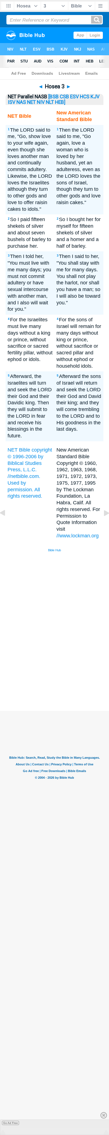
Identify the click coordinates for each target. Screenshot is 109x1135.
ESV (74, 96)
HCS (84, 96)
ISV (11, 102)
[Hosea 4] (102, 525)
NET (31, 102)
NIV (41, 102)
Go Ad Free (10, 1122)
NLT (50, 102)
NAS (21, 102)
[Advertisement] (62, 669)
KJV (95, 96)
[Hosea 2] (7, 525)
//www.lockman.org (77, 535)
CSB (64, 96)
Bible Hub (54, 550)
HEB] (60, 102)
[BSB (53, 96)
